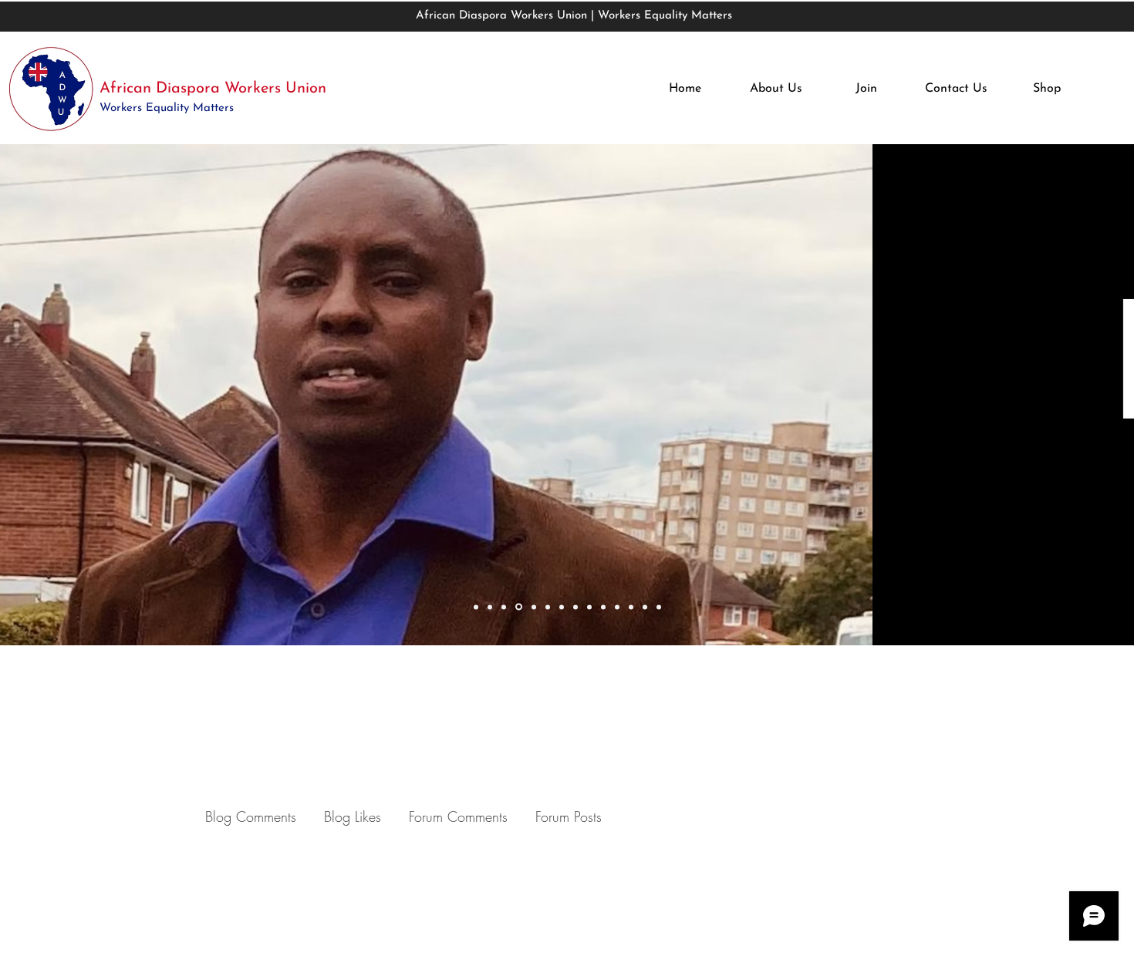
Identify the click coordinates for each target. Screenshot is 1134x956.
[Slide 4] (518, 607)
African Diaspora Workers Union (213, 88)
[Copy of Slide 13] (658, 606)
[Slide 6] (547, 606)
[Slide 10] (603, 606)
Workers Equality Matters (169, 108)
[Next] (1025, 395)
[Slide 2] (490, 606)
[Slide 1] (476, 606)
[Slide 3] (503, 606)
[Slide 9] (589, 606)
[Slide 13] (645, 606)
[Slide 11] (617, 606)
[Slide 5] (534, 606)
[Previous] (109, 395)
